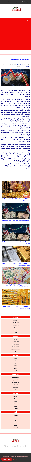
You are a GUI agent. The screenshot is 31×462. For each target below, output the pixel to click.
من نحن (17, 1)
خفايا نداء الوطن (15, 325)
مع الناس (15, 320)
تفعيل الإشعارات (7, 459)
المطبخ (15, 406)
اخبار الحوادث (15, 398)
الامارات (15, 425)
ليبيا (15, 363)
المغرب (15, 389)
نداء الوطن (15, 459)
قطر (16, 420)
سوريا (15, 351)
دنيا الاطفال (15, 403)
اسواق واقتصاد (20, 64)
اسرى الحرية (15, 327)
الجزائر (15, 365)
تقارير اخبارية (15, 330)
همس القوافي (15, 322)
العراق (15, 332)
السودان (15, 358)
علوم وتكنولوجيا (15, 382)
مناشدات (15, 415)
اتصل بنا (27, 1)
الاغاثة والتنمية (15, 341)
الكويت (15, 422)
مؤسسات (15, 387)
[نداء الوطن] (15, 440)
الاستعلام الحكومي (15, 349)
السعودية (15, 427)
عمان (15, 370)
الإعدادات (23, 1)
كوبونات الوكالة (15, 346)
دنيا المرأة (16, 401)
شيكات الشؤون (15, 344)
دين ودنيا (15, 396)
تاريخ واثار (15, 384)
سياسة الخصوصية (11, 1)
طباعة (26, 66)
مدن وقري (15, 379)
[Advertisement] (15, 33)
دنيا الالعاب (15, 408)
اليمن (15, 368)
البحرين (15, 417)
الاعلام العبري (15, 339)
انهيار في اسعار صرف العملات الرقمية (19, 59)
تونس (15, 360)
